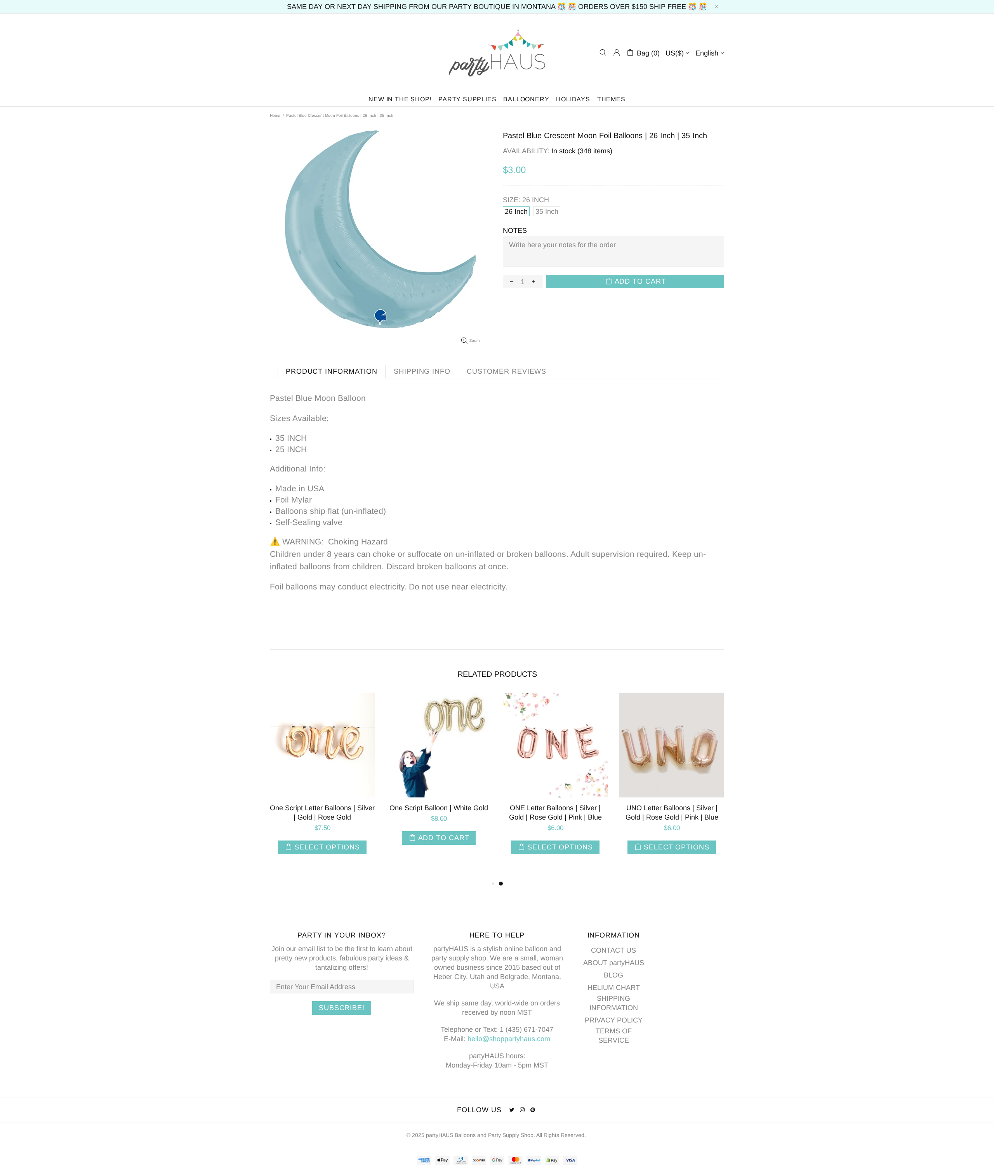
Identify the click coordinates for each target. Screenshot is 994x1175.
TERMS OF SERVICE (614, 1035)
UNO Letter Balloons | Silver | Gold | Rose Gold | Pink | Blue (672, 812)
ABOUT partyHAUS (613, 963)
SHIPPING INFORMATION (613, 1003)
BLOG (613, 975)
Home (275, 115)
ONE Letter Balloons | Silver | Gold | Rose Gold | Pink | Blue (555, 812)
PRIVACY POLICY (614, 1020)
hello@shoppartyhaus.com (508, 1039)
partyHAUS (497, 52)
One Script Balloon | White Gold (438, 808)
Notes (515, 230)
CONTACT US (613, 950)
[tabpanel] (555, 781)
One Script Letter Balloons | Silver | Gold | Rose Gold (322, 812)
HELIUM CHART (613, 987)
